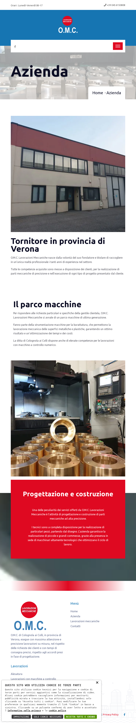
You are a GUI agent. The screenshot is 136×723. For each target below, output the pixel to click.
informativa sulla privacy (24, 710)
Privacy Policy (110, 714)
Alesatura (16, 673)
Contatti (75, 626)
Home (97, 93)
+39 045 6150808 (115, 5)
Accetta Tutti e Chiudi (80, 716)
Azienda (75, 616)
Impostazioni (21, 716)
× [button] (97, 682)
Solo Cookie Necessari (48, 716)
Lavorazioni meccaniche (84, 621)
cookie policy (57, 710)
